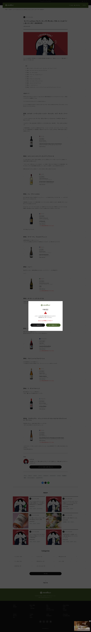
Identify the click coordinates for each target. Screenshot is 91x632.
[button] (53, 325)
